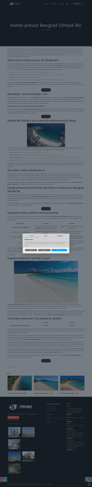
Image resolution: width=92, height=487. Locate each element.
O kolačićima (60, 235)
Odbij (31, 250)
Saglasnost (31, 235)
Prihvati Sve (59, 250)
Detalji (45, 235)
